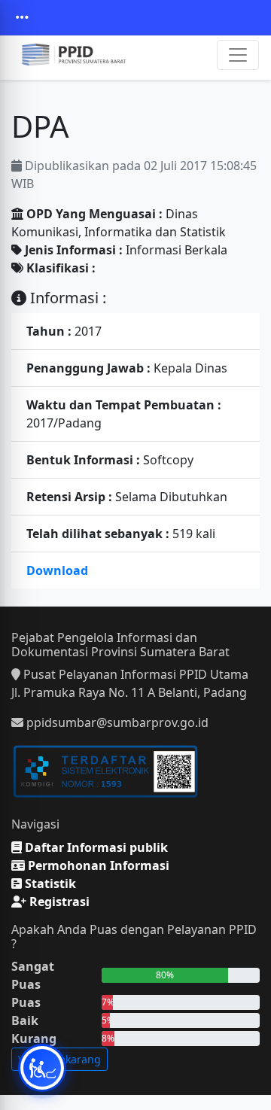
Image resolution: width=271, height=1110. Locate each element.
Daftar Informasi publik (95, 847)
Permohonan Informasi (97, 865)
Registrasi (58, 901)
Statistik (49, 883)
